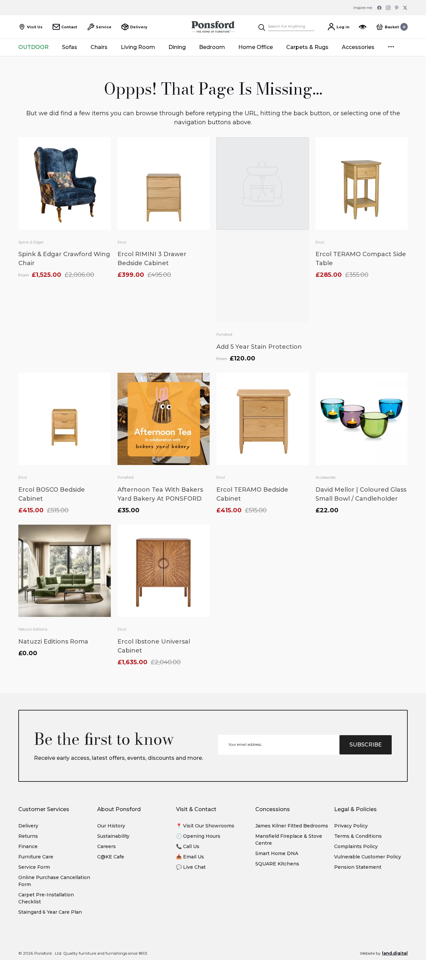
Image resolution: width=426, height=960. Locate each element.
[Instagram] (388, 7)
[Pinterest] (396, 7)
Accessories (325, 477)
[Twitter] (405, 7)
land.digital (395, 953)
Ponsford (224, 334)
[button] (392, 27)
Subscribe (365, 744)
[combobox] (291, 27)
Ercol (121, 242)
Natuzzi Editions (32, 629)
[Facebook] (379, 7)
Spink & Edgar (31, 242)
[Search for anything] (286, 27)
